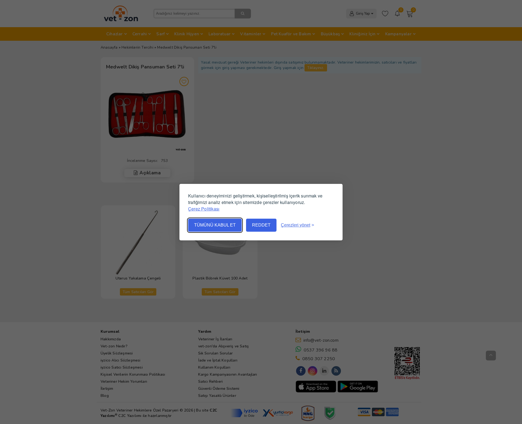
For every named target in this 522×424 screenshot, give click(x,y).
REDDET (261, 225)
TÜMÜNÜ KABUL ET (215, 225)
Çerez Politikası (203, 209)
